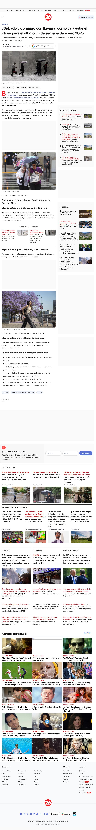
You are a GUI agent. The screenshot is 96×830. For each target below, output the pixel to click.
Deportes (21, 773)
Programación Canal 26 (86, 784)
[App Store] (55, 814)
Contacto (81, 773)
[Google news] (47, 814)
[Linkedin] (34, 814)
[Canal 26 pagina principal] (48, 20)
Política (6, 551)
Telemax (65, 779)
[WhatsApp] (40, 814)
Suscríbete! (86, 453)
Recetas (36, 782)
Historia (36, 776)
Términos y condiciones (86, 776)
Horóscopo (5, 779)
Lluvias (5, 392)
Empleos (81, 790)
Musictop (66, 782)
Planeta (36, 779)
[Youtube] (31, 814)
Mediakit (83, 782)
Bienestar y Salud (23, 771)
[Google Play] (66, 814)
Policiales (4, 782)
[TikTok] (37, 814)
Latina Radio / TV (68, 773)
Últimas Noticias (7, 771)
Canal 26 (8, 44)
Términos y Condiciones (44, 821)
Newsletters (84, 793)
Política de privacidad (85, 779)
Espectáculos (6, 776)
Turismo (36, 784)
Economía (37, 551)
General (5, 24)
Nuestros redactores (85, 787)
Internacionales (71, 551)
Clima (40, 392)
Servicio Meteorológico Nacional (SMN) (24, 98)
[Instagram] (24, 814)
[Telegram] (44, 814)
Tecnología (5, 784)
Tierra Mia (66, 776)
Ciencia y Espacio (39, 771)
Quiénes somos (83, 771)
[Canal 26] (48, 803)
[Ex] (27, 814)
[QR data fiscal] (74, 815)
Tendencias (21, 784)
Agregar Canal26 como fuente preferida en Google (44, 46)
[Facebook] (21, 814)
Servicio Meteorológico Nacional (23, 392)
